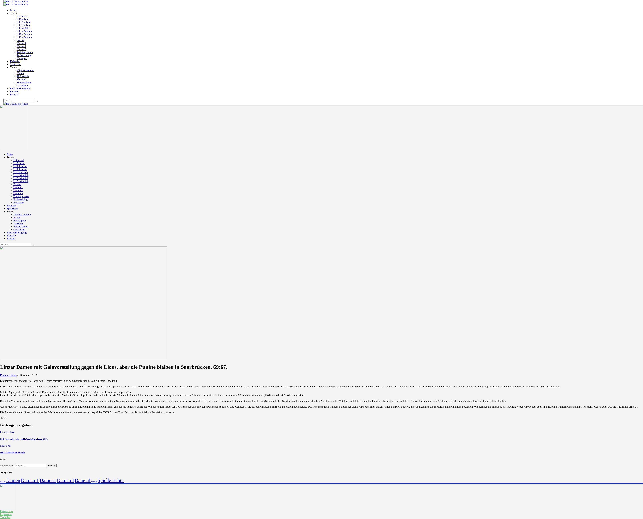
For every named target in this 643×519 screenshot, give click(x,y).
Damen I (65, 480)
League (94, 481)
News (13, 375)
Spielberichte (111, 480)
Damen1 (48, 480)
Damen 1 (5, 375)
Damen (13, 480)
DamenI (83, 480)
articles (2, 481)
